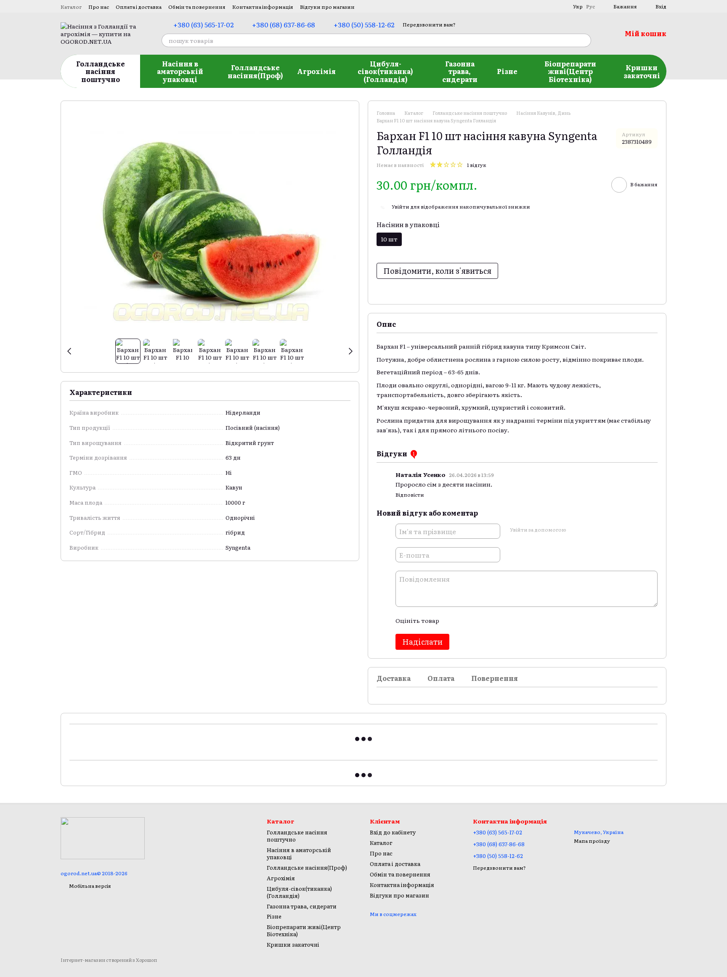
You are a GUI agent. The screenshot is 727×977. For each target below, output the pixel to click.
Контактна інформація (262, 7)
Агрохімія (316, 71)
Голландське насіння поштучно (100, 71)
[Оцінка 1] (452, 620)
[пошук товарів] (584, 40)
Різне (507, 71)
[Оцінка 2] (466, 620)
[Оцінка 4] (493, 620)
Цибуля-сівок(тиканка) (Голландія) (385, 71)
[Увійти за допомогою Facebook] (575, 530)
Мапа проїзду (592, 841)
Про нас (98, 7)
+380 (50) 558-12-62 (364, 24)
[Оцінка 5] (506, 620)
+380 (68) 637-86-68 (283, 24)
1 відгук (476, 165)
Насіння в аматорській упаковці (180, 71)
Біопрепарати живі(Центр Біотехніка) (570, 71)
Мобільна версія (89, 886)
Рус (590, 6)
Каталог (71, 7)
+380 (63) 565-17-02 (203, 24)
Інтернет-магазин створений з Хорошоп (109, 960)
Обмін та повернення (197, 7)
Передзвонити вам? (429, 24)
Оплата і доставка (139, 7)
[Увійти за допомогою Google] (589, 530)
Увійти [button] (400, 206)
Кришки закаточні (642, 71)
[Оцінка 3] (479, 620)
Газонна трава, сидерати (460, 71)
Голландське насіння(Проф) (255, 71)
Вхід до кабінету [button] (393, 832)
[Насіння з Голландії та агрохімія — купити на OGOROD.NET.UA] (103, 837)
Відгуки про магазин (327, 7)
